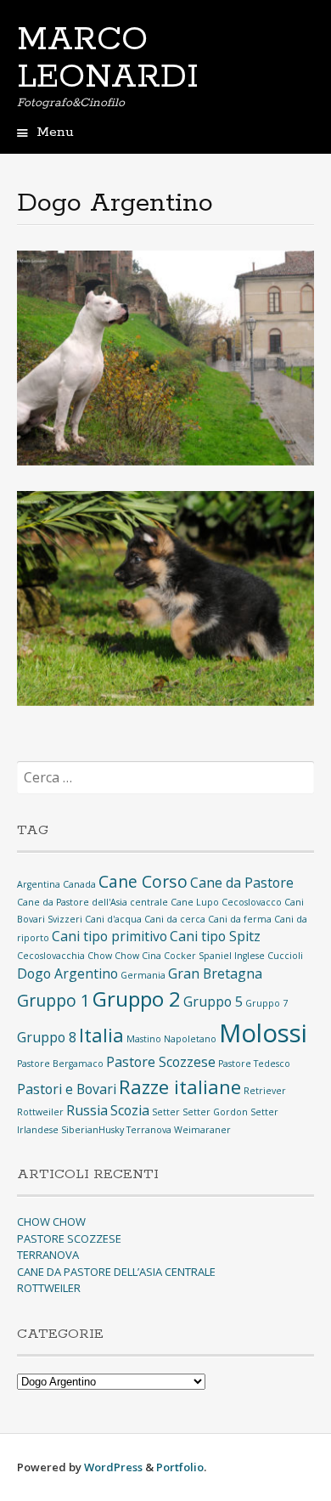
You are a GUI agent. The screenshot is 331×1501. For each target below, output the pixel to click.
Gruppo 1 (53, 1000)
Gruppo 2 (137, 999)
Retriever (265, 1091)
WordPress (113, 1467)
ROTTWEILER (49, 1287)
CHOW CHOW (51, 1221)
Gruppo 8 (46, 1037)
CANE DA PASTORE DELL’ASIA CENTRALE (116, 1271)
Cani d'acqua (113, 919)
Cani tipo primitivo (109, 936)
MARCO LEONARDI (108, 59)
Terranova (148, 1130)
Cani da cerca (174, 919)
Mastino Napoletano (171, 1039)
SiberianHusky (92, 1130)
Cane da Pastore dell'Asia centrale (92, 902)
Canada (79, 884)
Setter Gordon (215, 1112)
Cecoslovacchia (51, 956)
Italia (101, 1034)
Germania (143, 975)
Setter (166, 1112)
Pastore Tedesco (254, 1063)
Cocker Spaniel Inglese (214, 956)
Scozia (129, 1110)
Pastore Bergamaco (60, 1063)
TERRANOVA (48, 1254)
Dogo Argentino (67, 973)
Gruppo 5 (213, 1001)
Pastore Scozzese (161, 1061)
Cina (151, 956)
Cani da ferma (240, 919)
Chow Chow (113, 956)
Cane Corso (143, 881)
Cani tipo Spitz (215, 936)
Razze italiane (180, 1086)
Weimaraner (202, 1130)
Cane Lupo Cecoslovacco (226, 902)
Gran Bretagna (215, 973)
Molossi (263, 1033)
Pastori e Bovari (66, 1089)
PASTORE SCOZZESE (69, 1238)
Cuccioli (285, 956)
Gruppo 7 (266, 1003)
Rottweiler (40, 1112)
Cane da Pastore (242, 882)
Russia (87, 1110)
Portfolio (180, 1467)
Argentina (38, 884)
